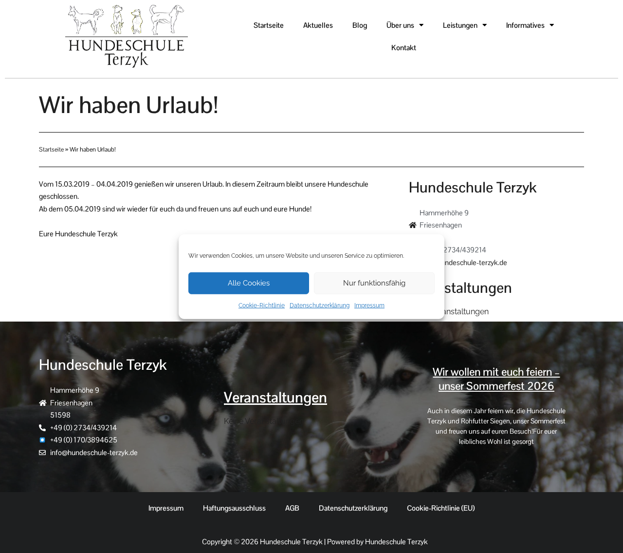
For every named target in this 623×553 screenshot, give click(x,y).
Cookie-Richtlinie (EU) (441, 508)
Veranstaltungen (275, 397)
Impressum (369, 305)
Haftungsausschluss (234, 508)
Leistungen (460, 25)
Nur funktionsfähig (374, 283)
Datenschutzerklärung (319, 305)
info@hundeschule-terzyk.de (463, 262)
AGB (292, 508)
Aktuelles (318, 25)
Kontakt (403, 47)
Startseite (269, 25)
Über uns (400, 25)
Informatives (525, 25)
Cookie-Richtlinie (261, 305)
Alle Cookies (249, 283)
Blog (359, 25)
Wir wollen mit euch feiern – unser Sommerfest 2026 (496, 379)
